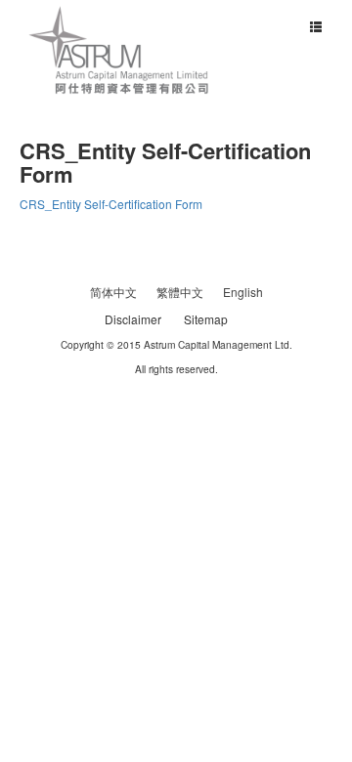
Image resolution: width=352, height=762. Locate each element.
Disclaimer (133, 319)
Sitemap (206, 319)
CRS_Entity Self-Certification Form (111, 203)
